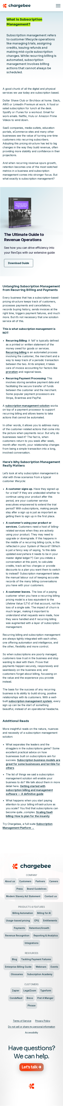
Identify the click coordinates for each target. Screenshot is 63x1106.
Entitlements (50, 920)
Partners (40, 881)
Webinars (41, 966)
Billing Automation (22, 913)
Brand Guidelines (37, 888)
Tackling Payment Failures (36, 959)
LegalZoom (29, 990)
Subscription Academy (39, 974)
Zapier (15, 990)
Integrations (31, 943)
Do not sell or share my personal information (31, 1026)
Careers (53, 881)
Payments (19, 928)
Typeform (45, 990)
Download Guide (18, 263)
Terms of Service (22, 1020)
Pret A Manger (45, 998)
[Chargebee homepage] (28, 6)
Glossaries (17, 974)
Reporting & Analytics (46, 935)
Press (19, 888)
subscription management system (30, 701)
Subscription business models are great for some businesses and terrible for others (33, 764)
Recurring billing (16, 352)
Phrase (32, 1005)
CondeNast (16, 998)
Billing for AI (44, 913)
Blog (14, 959)
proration (12, 371)
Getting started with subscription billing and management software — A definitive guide (29, 790)
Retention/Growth (39, 928)
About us (10, 881)
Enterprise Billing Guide (18, 966)
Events (54, 966)
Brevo (30, 998)
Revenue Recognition (17, 935)
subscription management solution (27, 405)
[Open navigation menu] (58, 5)
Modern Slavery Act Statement (23, 896)
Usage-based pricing (18, 920)
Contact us (51, 896)
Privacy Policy (42, 1020)
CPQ (36, 920)
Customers (25, 881)
